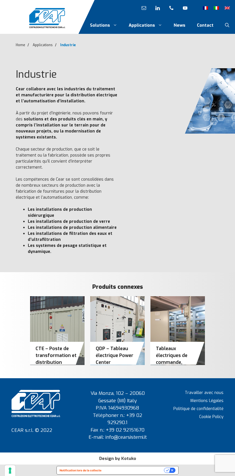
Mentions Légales (207, 400)
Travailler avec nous (204, 392)
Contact (205, 25)
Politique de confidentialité (198, 408)
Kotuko (128, 458)
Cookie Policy (211, 417)
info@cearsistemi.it (126, 437)
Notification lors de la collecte (80, 470)
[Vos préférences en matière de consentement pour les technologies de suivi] (10, 470)
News (179, 25)
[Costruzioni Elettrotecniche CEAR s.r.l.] (47, 18)
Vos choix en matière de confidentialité (134, 470)
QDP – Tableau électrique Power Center (114, 355)
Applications (142, 25)
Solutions (100, 25)
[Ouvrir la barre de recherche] (227, 25)
